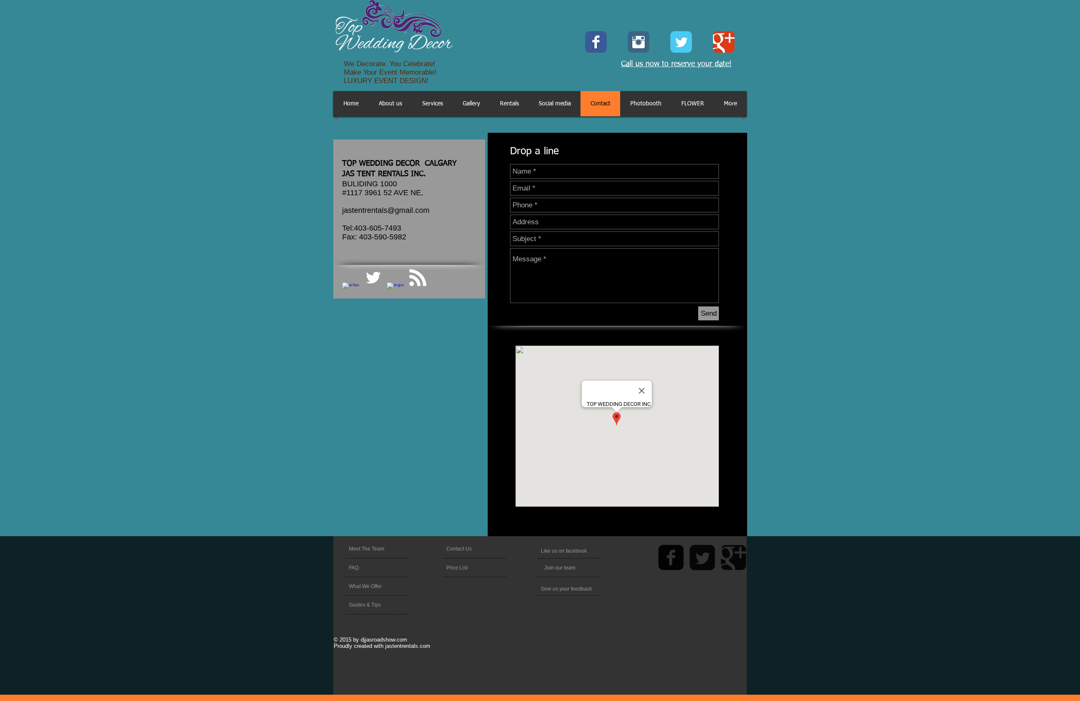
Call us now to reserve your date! (676, 64)
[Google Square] (733, 557)
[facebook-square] (671, 557)
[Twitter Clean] (373, 277)
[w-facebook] (350, 291)
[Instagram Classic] (638, 42)
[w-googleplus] (395, 291)
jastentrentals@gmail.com (385, 210)
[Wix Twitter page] (681, 42)
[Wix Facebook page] (596, 42)
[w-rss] (418, 277)
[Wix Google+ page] (723, 42)
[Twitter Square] (702, 557)
